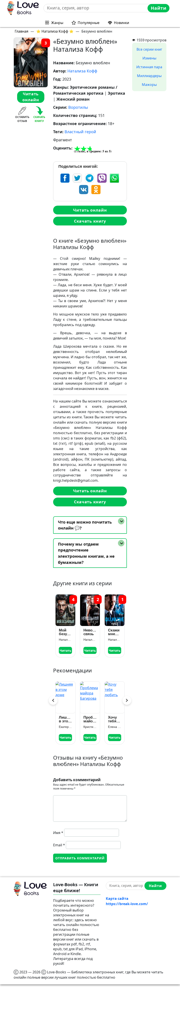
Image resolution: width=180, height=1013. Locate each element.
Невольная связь (90, 632)
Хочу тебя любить (114, 719)
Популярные (88, 22)
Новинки (121, 22)
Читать (65, 650)
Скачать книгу (90, 221)
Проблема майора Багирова (90, 719)
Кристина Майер (90, 727)
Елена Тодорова (114, 727)
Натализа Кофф (82, 71)
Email (59, 845)
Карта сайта (117, 898)
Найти (158, 8)
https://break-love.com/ (127, 903)
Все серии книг (149, 49)
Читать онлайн (30, 96)
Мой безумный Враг (65, 632)
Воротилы (78, 107)
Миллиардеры (149, 75)
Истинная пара (149, 67)
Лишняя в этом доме (65, 719)
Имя (58, 832)
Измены (149, 58)
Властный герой (80, 131)
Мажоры (149, 84)
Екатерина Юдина (65, 727)
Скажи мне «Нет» (113, 632)
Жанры (57, 22)
